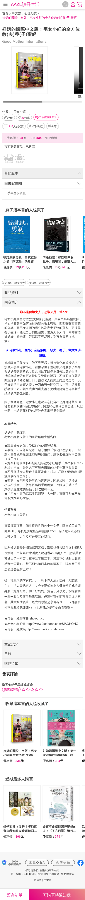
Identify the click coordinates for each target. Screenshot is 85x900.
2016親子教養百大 (14, 282)
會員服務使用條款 (48, 874)
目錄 (7, 653)
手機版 (47, 879)
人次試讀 (16, 126)
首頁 (5, 13)
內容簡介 (11, 302)
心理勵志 (30, 13)
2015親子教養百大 (39, 282)
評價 (10, 117)
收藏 (25, 117)
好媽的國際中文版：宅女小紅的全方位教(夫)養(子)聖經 (20, 754)
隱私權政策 (67, 874)
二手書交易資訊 (15, 193)
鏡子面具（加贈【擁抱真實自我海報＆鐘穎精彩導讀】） (20, 830)
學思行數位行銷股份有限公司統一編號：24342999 (35, 872)
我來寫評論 (11, 689)
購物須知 (11, 663)
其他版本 (11, 173)
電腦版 (38, 879)
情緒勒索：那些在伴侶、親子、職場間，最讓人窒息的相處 (59, 261)
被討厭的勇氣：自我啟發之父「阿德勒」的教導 (20, 259)
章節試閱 (11, 644)
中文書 (16, 13)
